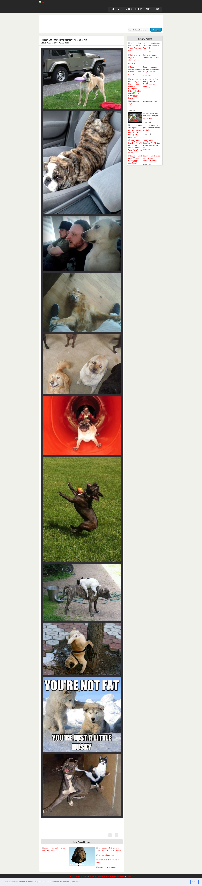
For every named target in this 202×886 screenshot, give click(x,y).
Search (156, 30)
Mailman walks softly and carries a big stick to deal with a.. (151, 115)
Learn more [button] (75, 882)
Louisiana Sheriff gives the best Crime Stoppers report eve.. (151, 158)
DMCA (104, 876)
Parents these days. (150, 101)
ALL (119, 9)
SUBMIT (157, 9)
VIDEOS (148, 9)
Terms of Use (94, 876)
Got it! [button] (194, 882)
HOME (112, 9)
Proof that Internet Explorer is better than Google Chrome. (151, 69)
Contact (129, 876)
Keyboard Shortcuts (116, 876)
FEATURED (128, 9)
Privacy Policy (82, 876)
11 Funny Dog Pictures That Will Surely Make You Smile (151, 45)
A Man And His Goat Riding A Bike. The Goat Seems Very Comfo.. (150, 82)
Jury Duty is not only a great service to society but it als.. (151, 127)
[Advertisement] (83, 21)
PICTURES (138, 9)
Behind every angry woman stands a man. (151, 56)
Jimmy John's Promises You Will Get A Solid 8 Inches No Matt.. (151, 144)
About (72, 876)
